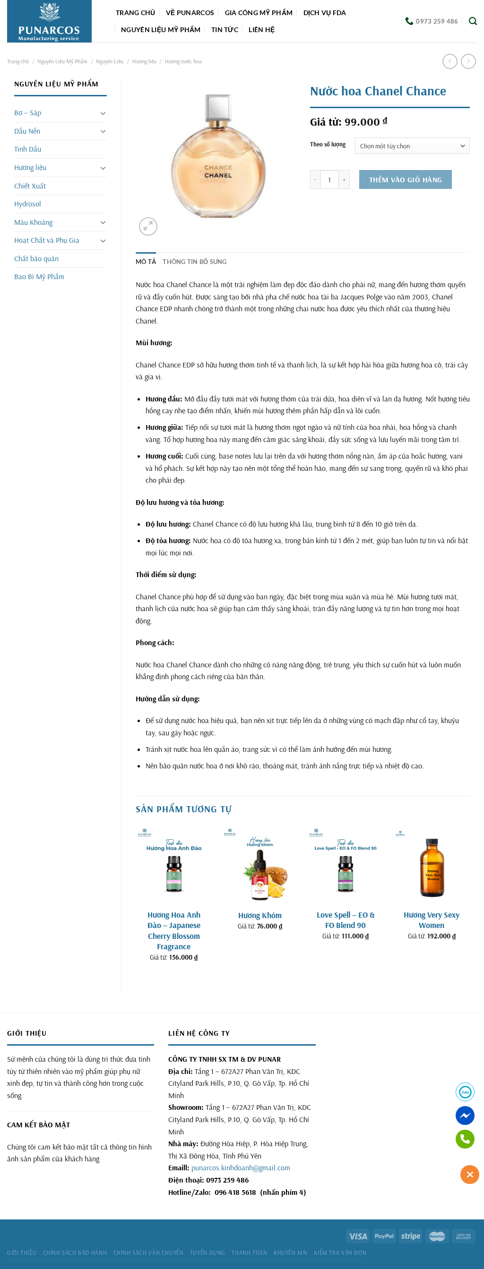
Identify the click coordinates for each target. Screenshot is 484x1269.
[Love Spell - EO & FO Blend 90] (345, 864)
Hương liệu (144, 61)
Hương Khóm (260, 915)
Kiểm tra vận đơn (340, 1252)
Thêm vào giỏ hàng (405, 179)
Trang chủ (136, 13)
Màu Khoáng (33, 222)
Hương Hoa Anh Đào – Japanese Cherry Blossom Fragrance (173, 930)
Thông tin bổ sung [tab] (194, 261)
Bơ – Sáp (27, 112)
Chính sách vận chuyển (148, 1252)
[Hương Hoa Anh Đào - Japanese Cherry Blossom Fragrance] (174, 864)
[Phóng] (148, 226)
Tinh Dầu (27, 148)
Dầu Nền (27, 131)
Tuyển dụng (207, 1252)
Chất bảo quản (36, 258)
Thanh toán (249, 1252)
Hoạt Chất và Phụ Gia (46, 240)
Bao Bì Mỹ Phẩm (39, 276)
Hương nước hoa (183, 61)
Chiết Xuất (30, 185)
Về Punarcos (190, 13)
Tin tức (224, 30)
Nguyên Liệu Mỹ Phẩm (62, 61)
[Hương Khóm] (260, 864)
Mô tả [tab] (146, 261)
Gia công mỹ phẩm (259, 13)
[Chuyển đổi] (103, 113)
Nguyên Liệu (109, 61)
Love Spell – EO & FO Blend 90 (346, 920)
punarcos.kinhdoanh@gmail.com (240, 1167)
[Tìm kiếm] (473, 21)
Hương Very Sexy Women (431, 920)
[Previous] (136, 902)
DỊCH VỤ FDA (324, 13)
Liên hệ (262, 30)
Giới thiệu (21, 1252)
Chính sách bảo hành (75, 1252)
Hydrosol (27, 203)
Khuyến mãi (291, 1252)
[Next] (469, 902)
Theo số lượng (328, 144)
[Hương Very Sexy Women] (431, 864)
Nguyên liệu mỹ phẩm (160, 30)
